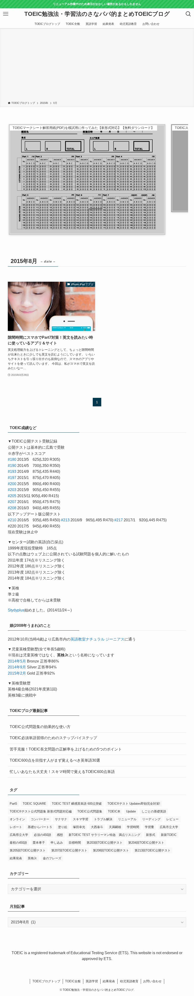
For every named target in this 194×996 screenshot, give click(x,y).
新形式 (150, 835)
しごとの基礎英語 (153, 811)
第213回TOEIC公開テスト (153, 850)
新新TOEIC (168, 835)
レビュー (172, 819)
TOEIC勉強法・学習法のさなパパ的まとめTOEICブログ (97, 14)
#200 (12, 484)
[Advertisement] (97, 65)
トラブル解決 (103, 819)
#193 (12, 471)
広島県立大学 (19, 835)
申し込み (57, 842)
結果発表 (16, 858)
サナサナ (61, 819)
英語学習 (92, 981)
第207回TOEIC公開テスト (69, 850)
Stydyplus (16, 610)
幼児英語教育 (129, 981)
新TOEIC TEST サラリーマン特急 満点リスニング (104, 835)
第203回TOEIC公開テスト (105, 842)
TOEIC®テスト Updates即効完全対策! (133, 803)
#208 (12, 508)
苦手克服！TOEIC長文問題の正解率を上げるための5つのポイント (66, 749)
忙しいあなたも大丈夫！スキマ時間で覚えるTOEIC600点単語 (62, 772)
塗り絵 (62, 827)
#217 (118, 520)
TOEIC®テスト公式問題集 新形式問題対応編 (41, 811)
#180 (12, 459)
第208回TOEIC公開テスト (111, 850)
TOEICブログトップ (46, 981)
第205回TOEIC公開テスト (28, 850)
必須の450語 (42, 835)
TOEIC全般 (73, 981)
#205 (12, 496)
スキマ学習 (80, 819)
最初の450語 (18, 842)
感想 (60, 835)
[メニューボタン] (5, 14)
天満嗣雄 (115, 827)
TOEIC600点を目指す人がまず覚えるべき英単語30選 (55, 760)
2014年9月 (17, 667)
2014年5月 (17, 661)
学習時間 (133, 827)
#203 (12, 490)
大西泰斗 (97, 827)
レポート (16, 827)
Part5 (13, 803)
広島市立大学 (169, 827)
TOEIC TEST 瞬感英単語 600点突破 (77, 803)
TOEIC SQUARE (34, 803)
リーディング (151, 819)
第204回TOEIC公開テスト (146, 842)
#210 (12, 520)
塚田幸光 (79, 827)
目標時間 (75, 842)
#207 (12, 502)
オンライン (17, 819)
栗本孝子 (39, 842)
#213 (65, 520)
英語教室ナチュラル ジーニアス (97, 639)
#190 (12, 466)
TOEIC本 (114, 811)
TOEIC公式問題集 (89, 811)
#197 (12, 478)
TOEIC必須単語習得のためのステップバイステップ (53, 738)
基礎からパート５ (40, 827)
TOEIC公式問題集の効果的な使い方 (40, 727)
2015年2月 (17, 673)
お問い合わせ (152, 981)
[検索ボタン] (188, 14)
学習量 (149, 827)
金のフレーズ (52, 858)
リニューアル (127, 819)
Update (131, 811)
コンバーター (40, 819)
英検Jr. (32, 858)
